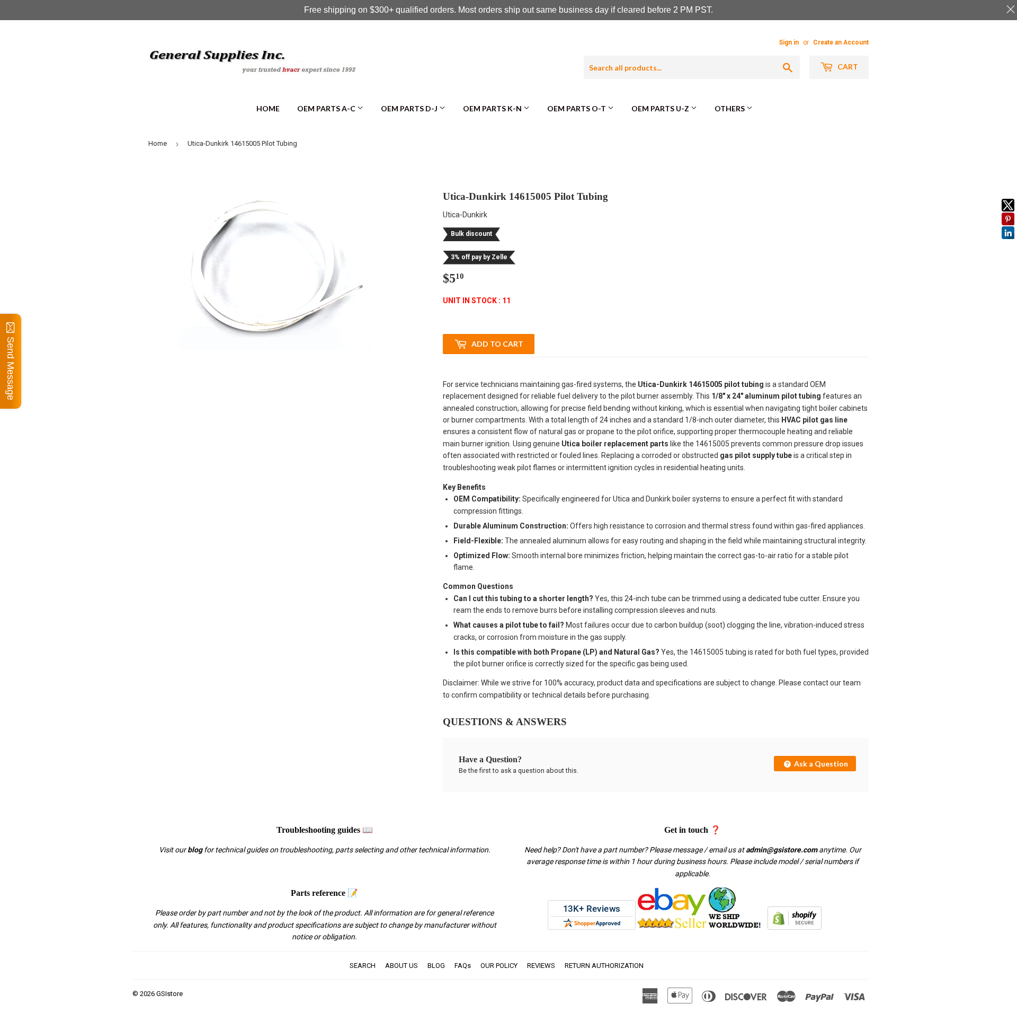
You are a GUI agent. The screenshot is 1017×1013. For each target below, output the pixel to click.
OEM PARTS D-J (410, 108)
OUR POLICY (499, 966)
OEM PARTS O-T (577, 108)
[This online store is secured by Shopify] (795, 927)
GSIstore (169, 994)
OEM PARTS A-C (327, 108)
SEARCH (363, 966)
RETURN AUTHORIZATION (604, 966)
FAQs (462, 966)
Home (268, 108)
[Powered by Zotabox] (1008, 244)
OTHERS (730, 108)
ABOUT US (401, 966)
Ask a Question (820, 763)
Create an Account (841, 42)
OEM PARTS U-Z (661, 108)
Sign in (789, 42)
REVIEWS (541, 966)
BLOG (436, 966)
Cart (847, 66)
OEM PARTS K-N (493, 108)
